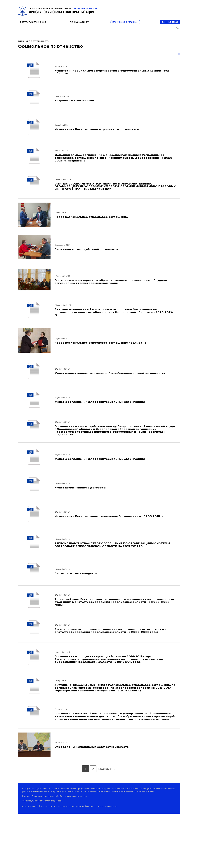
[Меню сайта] (177, 7)
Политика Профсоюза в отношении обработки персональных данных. (54, 796)
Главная (23, 41)
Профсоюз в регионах (125, 22)
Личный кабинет (79, 22)
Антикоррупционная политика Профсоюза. (42, 800)
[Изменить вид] (178, 53)
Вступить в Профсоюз (33, 22)
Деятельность (39, 41)
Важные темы (170, 22)
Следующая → (106, 768)
